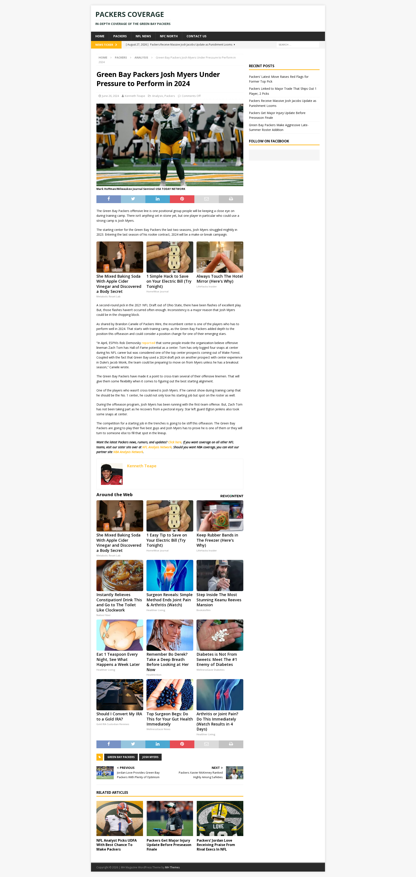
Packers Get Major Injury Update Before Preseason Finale (169, 845)
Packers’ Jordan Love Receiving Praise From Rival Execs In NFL (216, 845)
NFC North (169, 36)
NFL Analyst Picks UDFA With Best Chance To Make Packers (116, 845)
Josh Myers (150, 757)
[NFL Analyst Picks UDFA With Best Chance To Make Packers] (119, 818)
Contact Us (196, 36)
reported (148, 343)
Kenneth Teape (135, 96)
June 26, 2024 (110, 96)
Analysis (157, 96)
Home (99, 36)
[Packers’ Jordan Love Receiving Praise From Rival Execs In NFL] (220, 818)
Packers (120, 36)
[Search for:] (298, 44)
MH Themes (172, 867)
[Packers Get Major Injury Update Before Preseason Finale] (170, 818)
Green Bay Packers (121, 757)
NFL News (143, 36)
